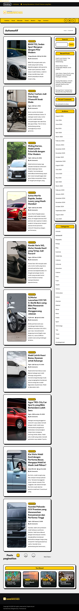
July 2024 (59, 219)
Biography (59, 239)
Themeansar (22, 608)
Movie (57, 309)
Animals (58, 231)
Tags (39, 20)
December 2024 (60, 198)
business (58, 252)
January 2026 (60, 145)
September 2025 (60, 161)
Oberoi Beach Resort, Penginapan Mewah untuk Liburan (63, 67)
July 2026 (59, 120)
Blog (57, 248)
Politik (57, 317)
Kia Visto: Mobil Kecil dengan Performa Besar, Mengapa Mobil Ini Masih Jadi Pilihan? (37, 459)
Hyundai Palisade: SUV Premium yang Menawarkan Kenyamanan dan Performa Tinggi (37, 512)
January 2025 (60, 194)
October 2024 (60, 206)
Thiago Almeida (32, 56)
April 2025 (59, 182)
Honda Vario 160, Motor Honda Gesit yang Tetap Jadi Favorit (37, 249)
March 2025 (59, 186)
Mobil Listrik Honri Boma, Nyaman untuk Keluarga (37, 358)
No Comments (34, 58)
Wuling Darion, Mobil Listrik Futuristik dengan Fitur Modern (36, 150)
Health (58, 285)
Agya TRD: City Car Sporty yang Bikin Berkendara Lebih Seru (37, 406)
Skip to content (4, 1)
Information (59, 293)
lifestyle (19, 20)
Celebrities (59, 256)
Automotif (32, 41)
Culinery (58, 260)
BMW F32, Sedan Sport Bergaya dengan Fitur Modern (36, 48)
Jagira (30, 106)
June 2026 (59, 124)
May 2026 (58, 128)
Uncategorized (60, 342)
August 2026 (59, 116)
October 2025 (60, 157)
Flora (57, 276)
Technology (59, 326)
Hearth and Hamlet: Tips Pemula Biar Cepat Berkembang (63, 60)
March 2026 (59, 136)
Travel (27, 20)
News (57, 313)
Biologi (58, 243)
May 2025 (58, 178)
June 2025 (59, 173)
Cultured (58, 264)
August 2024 (59, 214)
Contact (45, 20)
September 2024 (61, 210)
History (58, 289)
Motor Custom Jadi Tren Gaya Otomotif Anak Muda (37, 98)
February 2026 (60, 141)
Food (13, 20)
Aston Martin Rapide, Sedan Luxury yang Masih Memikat (37, 199)
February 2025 (60, 190)
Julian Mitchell (32, 469)
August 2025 (59, 165)
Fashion (6, 20)
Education (59, 268)
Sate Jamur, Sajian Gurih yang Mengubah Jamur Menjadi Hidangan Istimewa (65, 75)
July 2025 (59, 169)
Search (65, 39)
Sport (57, 322)
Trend (57, 338)
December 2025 (60, 149)
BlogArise (14, 608)
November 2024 (60, 202)
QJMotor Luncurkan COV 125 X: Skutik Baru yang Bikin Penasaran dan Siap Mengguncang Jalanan (37, 305)
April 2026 (59, 132)
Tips (57, 330)
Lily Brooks (31, 317)
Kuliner (58, 297)
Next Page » (47, 556)
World (33, 20)
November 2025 (60, 153)
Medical (58, 305)
